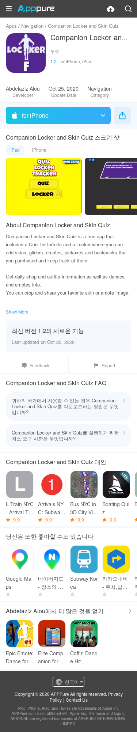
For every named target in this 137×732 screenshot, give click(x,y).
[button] (9, 9)
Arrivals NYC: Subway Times (51, 508)
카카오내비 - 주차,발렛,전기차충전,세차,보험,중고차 (115, 583)
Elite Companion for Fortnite (50, 657)
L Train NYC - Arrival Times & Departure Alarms (20, 508)
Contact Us (77, 700)
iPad (15, 150)
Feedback (39, 365)
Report (108, 365)
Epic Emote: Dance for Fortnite (20, 657)
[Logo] (36, 8)
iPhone (39, 150)
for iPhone (35, 115)
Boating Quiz (115, 508)
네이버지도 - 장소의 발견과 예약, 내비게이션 (51, 583)
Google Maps (18, 582)
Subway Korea (84, 582)
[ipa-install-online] (110, 9)
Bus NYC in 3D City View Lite (83, 508)
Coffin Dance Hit (83, 657)
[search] (128, 9)
